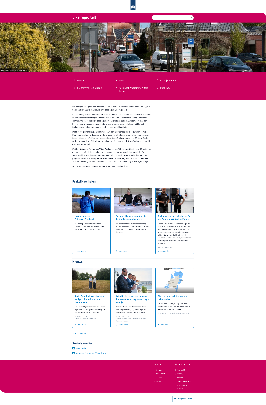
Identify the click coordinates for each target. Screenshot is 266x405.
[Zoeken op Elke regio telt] (191, 17)
